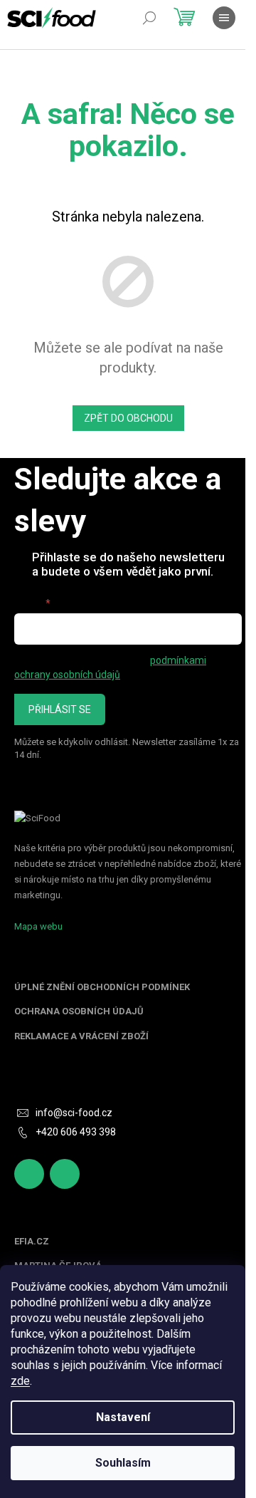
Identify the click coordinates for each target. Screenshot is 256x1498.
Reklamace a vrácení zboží (81, 1036)
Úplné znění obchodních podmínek (102, 987)
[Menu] (224, 18)
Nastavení (123, 1417)
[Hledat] (149, 18)
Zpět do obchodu (128, 418)
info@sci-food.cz (74, 1112)
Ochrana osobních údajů (79, 1011)
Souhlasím (123, 1463)
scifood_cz (65, 1174)
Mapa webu (38, 926)
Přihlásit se (59, 709)
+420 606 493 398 (76, 1132)
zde (20, 1381)
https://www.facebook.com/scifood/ (29, 1174)
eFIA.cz (31, 1242)
